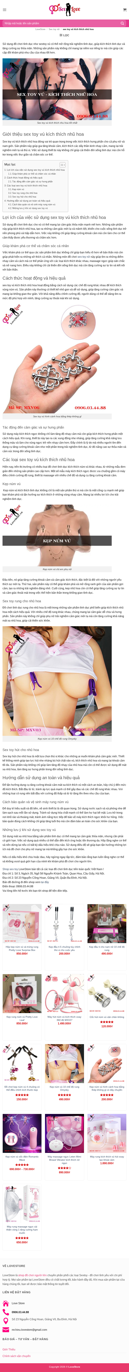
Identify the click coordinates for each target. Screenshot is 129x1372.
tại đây (45, 882)
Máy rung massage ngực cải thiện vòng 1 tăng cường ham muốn (22, 1229)
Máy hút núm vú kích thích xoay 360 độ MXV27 (64, 1018)
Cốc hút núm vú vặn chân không (107, 1017)
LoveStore (40, 29)
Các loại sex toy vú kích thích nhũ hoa (27, 185)
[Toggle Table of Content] (61, 165)
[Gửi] (122, 23)
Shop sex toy (10, 869)
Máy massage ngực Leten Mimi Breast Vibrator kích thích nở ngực (64, 1159)
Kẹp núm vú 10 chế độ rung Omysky (64, 1088)
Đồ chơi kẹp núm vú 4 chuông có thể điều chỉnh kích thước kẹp (22, 1088)
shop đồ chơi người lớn (32, 1275)
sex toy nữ (84, 256)
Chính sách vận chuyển (17, 1356)
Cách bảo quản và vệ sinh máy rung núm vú (33, 204)
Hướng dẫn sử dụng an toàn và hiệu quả (28, 200)
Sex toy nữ (54, 29)
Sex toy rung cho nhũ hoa (24, 193)
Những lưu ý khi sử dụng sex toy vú (30, 208)
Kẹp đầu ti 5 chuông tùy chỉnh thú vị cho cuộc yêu (64, 948)
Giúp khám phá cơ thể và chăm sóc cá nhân (34, 174)
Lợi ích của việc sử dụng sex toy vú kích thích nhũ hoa (36, 169)
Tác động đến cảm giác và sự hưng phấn (32, 181)
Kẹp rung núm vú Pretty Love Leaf (22, 1018)
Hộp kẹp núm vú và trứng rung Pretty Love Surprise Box (22, 948)
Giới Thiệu (9, 1349)
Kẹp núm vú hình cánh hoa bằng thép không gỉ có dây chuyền (107, 1088)
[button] (5, 10)
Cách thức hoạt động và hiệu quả (24, 177)
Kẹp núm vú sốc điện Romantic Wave (22, 1158)
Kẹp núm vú (18, 189)
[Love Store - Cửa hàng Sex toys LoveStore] (64, 10)
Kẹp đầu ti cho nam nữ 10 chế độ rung (107, 948)
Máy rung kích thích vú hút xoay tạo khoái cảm (107, 1158)
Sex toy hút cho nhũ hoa (24, 196)
